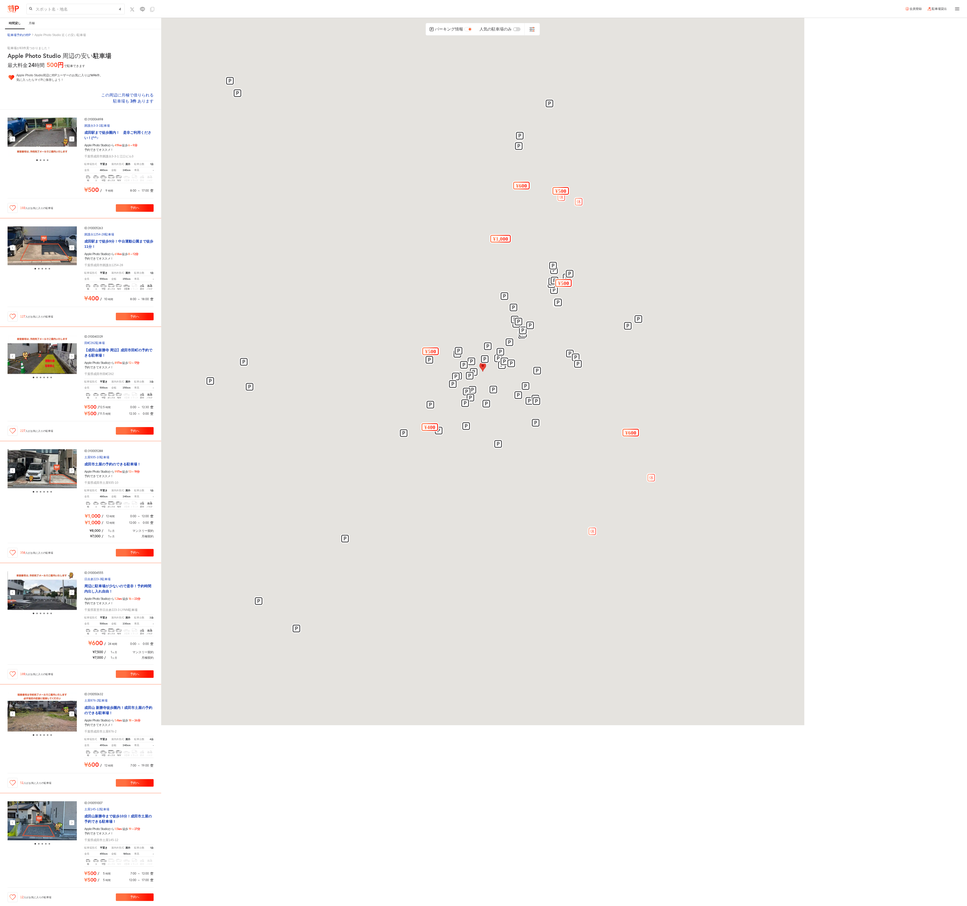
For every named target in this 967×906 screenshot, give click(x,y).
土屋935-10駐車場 (96, 457)
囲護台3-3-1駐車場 (97, 125)
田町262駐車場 (94, 343)
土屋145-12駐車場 (96, 809)
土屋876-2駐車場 (96, 700)
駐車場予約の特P (19, 35)
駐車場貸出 (939, 9)
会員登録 (916, 9)
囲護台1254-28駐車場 (99, 234)
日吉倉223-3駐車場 (97, 579)
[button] (430, 351)
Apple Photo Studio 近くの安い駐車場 (60, 35)
